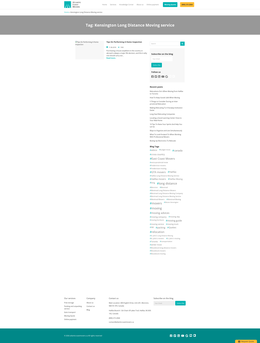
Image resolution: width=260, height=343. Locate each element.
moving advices (160, 213)
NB (152, 227)
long (153, 182)
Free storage (69, 303)
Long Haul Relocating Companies (162, 114)
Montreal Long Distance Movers (163, 190)
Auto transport (70, 312)
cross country (158, 154)
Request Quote (247, 341)
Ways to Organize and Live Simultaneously (166, 130)
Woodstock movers (158, 251)
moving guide (174, 220)
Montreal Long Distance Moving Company (167, 193)
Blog (88, 310)
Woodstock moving (158, 254)
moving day (175, 216)
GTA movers (158, 172)
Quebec (172, 227)
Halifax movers (158, 179)
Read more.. (111, 58)
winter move (156, 244)
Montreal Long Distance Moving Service (166, 196)
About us (140, 4)
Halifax (172, 171)
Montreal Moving (174, 199)
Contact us (91, 306)
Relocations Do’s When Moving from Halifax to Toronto (166, 92)
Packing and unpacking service (73, 307)
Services (113, 4)
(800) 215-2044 (187, 4)
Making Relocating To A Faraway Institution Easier (166, 109)
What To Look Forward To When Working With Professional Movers (165, 135)
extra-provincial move (159, 162)
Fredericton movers (158, 165)
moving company (159, 216)
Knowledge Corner (126, 4)
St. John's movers (157, 238)
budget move (165, 150)
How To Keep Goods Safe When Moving (165, 97)
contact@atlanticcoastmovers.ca (121, 322)
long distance (168, 183)
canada (178, 150)
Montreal (164, 187)
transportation (166, 241)
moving (157, 208)
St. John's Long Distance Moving (162, 236)
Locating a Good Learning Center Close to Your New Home (166, 119)
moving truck (172, 224)
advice (154, 150)
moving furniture (157, 220)
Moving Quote (170, 4)
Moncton (154, 187)
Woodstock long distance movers (163, 248)
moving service (157, 224)
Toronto (154, 241)
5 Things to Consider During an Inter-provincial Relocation (164, 102)
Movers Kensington (171, 202)
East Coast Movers (163, 158)
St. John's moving (173, 238)
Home (104, 4)
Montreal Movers (157, 199)
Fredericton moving (158, 168)
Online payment (153, 4)
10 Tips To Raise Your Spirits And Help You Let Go (166, 125)
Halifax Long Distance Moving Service (165, 176)
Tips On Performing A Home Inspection (124, 42)
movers (157, 203)
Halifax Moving (176, 179)
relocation (158, 232)
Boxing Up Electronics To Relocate (163, 141)
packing (161, 227)
